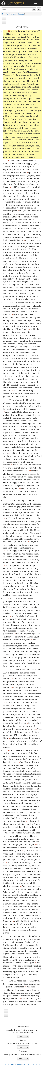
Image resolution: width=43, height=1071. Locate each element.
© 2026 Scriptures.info (13, 1064)
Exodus (21, 14)
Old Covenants (11, 14)
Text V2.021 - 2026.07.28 (31, 1064)
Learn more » (23, 1036)
